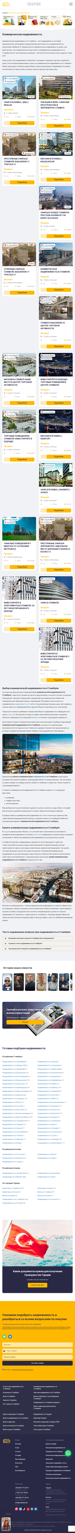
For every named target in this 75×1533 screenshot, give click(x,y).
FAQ (16, 1467)
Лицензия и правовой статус (56, 1463)
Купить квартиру (9, 1422)
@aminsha (62, 1515)
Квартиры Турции (39, 1418)
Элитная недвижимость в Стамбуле (46, 1392)
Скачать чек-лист (37, 1285)
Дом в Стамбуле (9, 1396)
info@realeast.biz (21, 1503)
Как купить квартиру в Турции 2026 (46, 1422)
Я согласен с (18, 1369)
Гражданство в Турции (54, 1451)
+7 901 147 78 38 (21, 1493)
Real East (35, 717)
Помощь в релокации (53, 1474)
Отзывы (18, 1455)
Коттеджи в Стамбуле (11, 1404)
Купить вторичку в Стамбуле (13, 1426)
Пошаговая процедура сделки (57, 1467)
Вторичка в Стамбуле (11, 1392)
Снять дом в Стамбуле (41, 1429)
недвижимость (40, 777)
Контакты (18, 1463)
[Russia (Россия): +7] (4, 1351)
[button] (37, 938)
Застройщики (20, 1459)
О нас (17, 1448)
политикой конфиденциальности (22, 1369)
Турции (7, 832)
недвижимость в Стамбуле (25, 704)
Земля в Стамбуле (10, 1400)
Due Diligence (20, 1470)
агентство (11, 714)
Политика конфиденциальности (57, 1455)
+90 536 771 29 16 (33, 5)
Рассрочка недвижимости (55, 1448)
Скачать (25, 1022)
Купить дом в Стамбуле (11, 1429)
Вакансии (49, 1459)
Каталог (18, 1444)
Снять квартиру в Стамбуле (43, 1426)
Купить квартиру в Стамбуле (13, 1414)
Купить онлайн (51, 1444)
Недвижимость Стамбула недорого (46, 1402)
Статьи (18, 1451)
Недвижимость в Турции (42, 1414)
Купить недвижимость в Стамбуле (15, 1418)
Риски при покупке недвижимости (58, 1478)
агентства (37, 834)
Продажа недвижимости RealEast (58, 1470)
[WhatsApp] (68, 1453)
